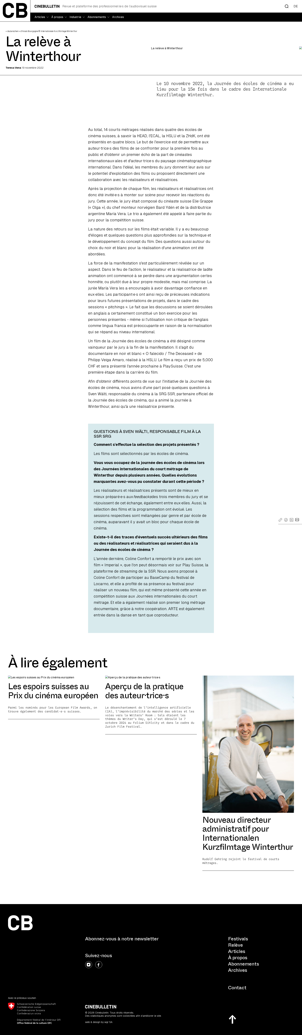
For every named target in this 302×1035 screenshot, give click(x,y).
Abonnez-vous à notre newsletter (122, 939)
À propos (237, 957)
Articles (236, 951)
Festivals (238, 938)
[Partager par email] (297, 520)
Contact (237, 987)
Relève (235, 945)
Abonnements (243, 963)
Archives (118, 17)
